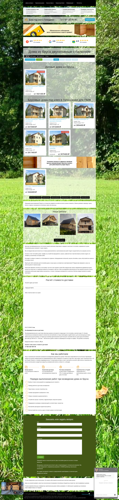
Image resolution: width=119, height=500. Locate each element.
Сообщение (39, 438)
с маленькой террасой (30, 59)
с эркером (56, 59)
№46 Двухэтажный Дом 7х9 (81, 119)
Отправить (40, 457)
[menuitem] (29, 3)
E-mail (38, 433)
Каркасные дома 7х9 (66, 197)
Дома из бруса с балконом (35, 197)
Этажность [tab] (41, 56)
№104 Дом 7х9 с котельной (32, 146)
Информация (69, 3)
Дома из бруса (29, 3)
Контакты (79, 3)
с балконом (39, 59)
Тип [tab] (28, 56)
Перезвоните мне (90, 19)
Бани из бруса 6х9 (85, 197)
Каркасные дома (39, 3)
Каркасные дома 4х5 (55, 197)
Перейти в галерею (59, 240)
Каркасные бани (60, 3)
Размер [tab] (34, 56)
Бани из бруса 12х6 (76, 197)
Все (47, 56)
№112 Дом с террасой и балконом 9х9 (35, 186)
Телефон (39, 427)
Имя (38, 422)
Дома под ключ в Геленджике (41, 20)
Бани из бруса (50, 3)
